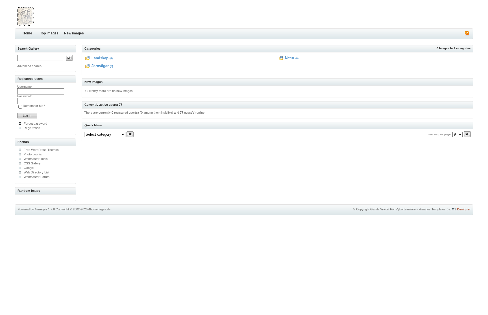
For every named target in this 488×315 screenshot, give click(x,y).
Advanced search (29, 66)
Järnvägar (100, 66)
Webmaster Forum (36, 177)
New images (74, 33)
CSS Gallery (32, 163)
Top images (49, 33)
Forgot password (35, 123)
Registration (32, 128)
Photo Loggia (33, 154)
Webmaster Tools (36, 158)
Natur (289, 58)
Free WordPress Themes (41, 149)
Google (29, 167)
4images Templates (432, 209)
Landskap (99, 58)
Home (27, 33)
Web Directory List (36, 172)
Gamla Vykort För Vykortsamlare (393, 209)
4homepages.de (99, 209)
